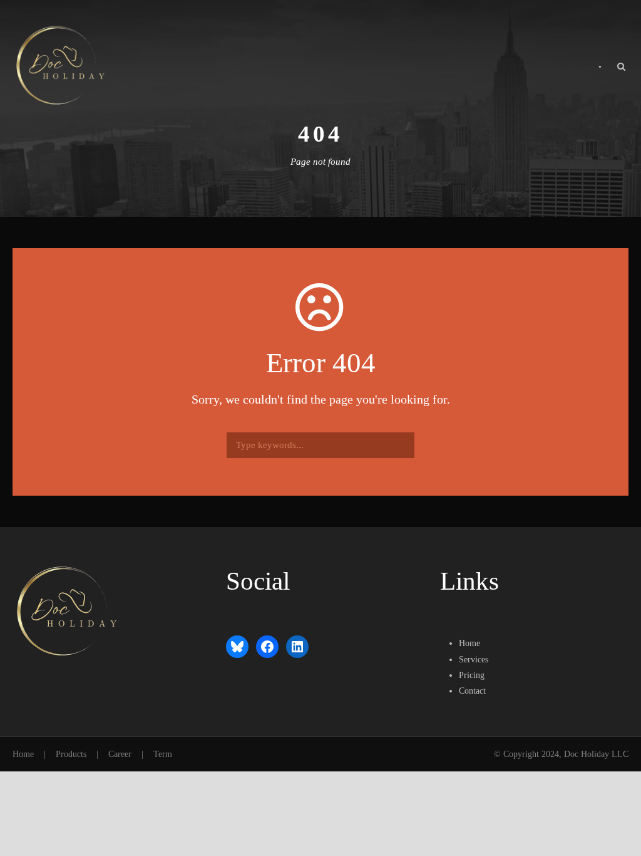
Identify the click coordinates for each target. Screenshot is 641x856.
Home (23, 754)
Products (71, 754)
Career (119, 754)
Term (162, 754)
